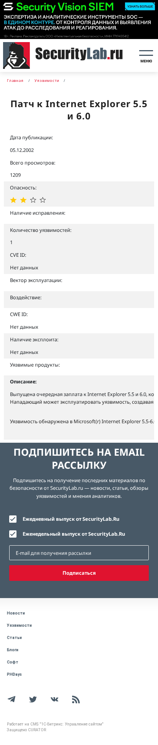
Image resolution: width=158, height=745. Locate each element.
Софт (12, 662)
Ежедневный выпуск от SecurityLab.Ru (71, 518)
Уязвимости (19, 625)
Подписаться (79, 572)
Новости (16, 613)
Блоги (12, 649)
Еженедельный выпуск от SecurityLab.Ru (74, 533)
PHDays (14, 674)
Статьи (14, 637)
